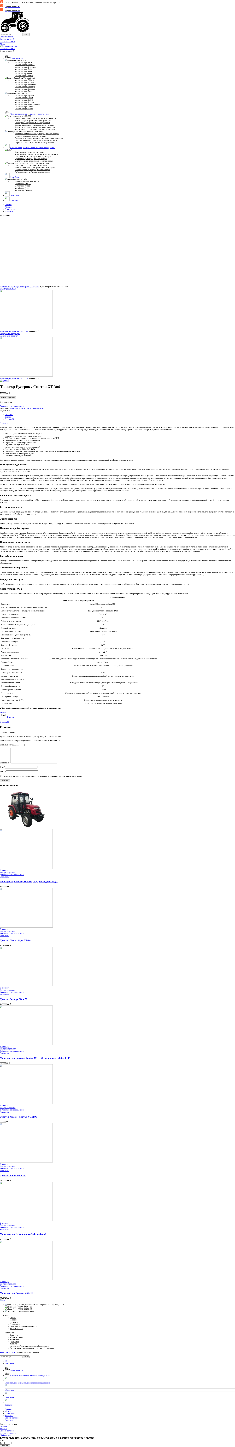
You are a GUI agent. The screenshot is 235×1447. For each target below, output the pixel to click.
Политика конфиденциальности (23, 1326)
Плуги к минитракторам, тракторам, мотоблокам (35, 118)
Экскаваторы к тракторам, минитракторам (32, 170)
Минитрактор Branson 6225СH (16, 1293)
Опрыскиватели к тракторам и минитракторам (34, 142)
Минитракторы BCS (23, 62)
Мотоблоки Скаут (22, 188)
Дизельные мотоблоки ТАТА (27, 181)
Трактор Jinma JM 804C (13, 1175)
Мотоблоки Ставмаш (23, 190)
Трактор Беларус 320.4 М (13, 999)
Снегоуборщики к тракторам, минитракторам (34, 161)
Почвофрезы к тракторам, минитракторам (32, 123)
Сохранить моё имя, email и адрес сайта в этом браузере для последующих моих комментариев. (43, 776)
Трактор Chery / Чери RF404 (15, 940)
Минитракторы (13, 286)
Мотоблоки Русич (22, 186)
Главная (3, 286)
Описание (9, 415)
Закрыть (3, 1426)
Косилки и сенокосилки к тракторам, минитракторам (37, 134)
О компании (15, 1324)
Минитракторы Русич (24, 91)
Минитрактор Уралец (24, 76)
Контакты (14, 1322)
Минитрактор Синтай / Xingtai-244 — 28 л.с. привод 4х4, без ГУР (35, 1058)
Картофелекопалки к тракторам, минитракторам (35, 127)
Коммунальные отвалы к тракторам (29, 152)
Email (3, 772)
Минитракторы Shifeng (24, 80)
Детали (8, 417)
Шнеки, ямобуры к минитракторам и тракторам (35, 167)
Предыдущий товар (8, 289)
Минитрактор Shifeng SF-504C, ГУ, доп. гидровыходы (29, 881)
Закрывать (4, 877)
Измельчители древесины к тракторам (31, 165)
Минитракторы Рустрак (25, 95)
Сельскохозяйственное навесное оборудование (29, 1346)
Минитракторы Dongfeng (25, 67)
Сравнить (9, 1420)
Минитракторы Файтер (24, 102)
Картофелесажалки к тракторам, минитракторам (35, 129)
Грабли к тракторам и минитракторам (30, 136)
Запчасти (13, 1344)
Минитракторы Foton (24, 69)
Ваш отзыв (5, 763)
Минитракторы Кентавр (25, 89)
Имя (2, 767)
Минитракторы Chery (24, 106)
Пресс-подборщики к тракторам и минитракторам (36, 140)
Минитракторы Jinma (24, 71)
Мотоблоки (14, 1339)
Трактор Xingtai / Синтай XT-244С (18, 1117)
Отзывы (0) (9, 419)
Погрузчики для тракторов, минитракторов (33, 156)
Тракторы (14, 1335)
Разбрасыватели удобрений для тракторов (32, 172)
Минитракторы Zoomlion (25, 84)
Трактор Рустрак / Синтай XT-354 (14, 378)
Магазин (13, 1320)
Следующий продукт (9, 336)
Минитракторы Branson (25, 65)
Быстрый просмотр (8, 872)
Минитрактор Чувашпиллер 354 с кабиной (23, 1234)
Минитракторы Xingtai (24, 82)
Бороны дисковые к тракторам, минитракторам (34, 125)
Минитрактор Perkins (23, 73)
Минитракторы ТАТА (24, 100)
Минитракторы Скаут (24, 98)
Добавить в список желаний (12, 406)
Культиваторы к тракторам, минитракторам (33, 120)
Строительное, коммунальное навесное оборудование (32, 1348)
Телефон (4, 1443)
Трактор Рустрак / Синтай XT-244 (14, 331)
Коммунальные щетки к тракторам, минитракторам (36, 154)
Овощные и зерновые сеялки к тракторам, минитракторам (39, 138)
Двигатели (14, 1342)
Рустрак (10, 717)
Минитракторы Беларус (25, 87)
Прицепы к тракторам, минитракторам (31, 159)
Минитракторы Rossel (24, 109)
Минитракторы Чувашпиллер (27, 104)
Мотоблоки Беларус (23, 184)
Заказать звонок (6, 37)
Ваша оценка (6, 745)
